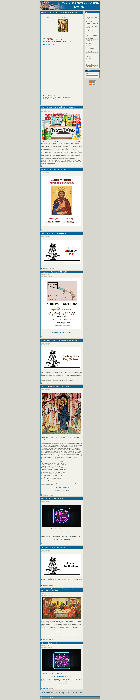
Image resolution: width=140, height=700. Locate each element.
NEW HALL (89, 46)
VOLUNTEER (89, 51)
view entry (45, 166)
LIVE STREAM (89, 64)
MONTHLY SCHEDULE (92, 24)
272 (74, 692)
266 (57, 692)
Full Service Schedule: (49, 44)
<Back (47, 692)
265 (54, 692)
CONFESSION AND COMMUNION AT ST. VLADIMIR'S (62, 632)
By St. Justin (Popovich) (62, 487)
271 (71, 692)
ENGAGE (88, 59)
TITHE (87, 61)
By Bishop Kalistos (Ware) (62, 490)
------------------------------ (92, 16)
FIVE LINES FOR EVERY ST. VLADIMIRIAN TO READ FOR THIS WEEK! (62, 264)
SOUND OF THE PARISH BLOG (62, 539)
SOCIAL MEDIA (90, 38)
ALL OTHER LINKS (91, 66)
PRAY (87, 53)
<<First (43, 692)
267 (60, 692)
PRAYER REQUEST (91, 30)
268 (63, 692)
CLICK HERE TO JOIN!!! (61, 331)
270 (68, 692)
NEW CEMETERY (90, 48)
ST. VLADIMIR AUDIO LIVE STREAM (62, 532)
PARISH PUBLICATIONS (61, 581)
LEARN (88, 56)
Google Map (56, 98)
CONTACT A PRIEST (91, 33)
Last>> (62, 693)
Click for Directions (47, 98)
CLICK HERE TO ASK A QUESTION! (61, 332)
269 (66, 692)
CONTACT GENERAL (91, 35)
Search (89, 70)
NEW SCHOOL (90, 43)
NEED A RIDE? (90, 21)
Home (87, 14)
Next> (80, 692)
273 (77, 692)
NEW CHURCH (90, 40)
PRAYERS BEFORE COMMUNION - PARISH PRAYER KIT (62, 635)
